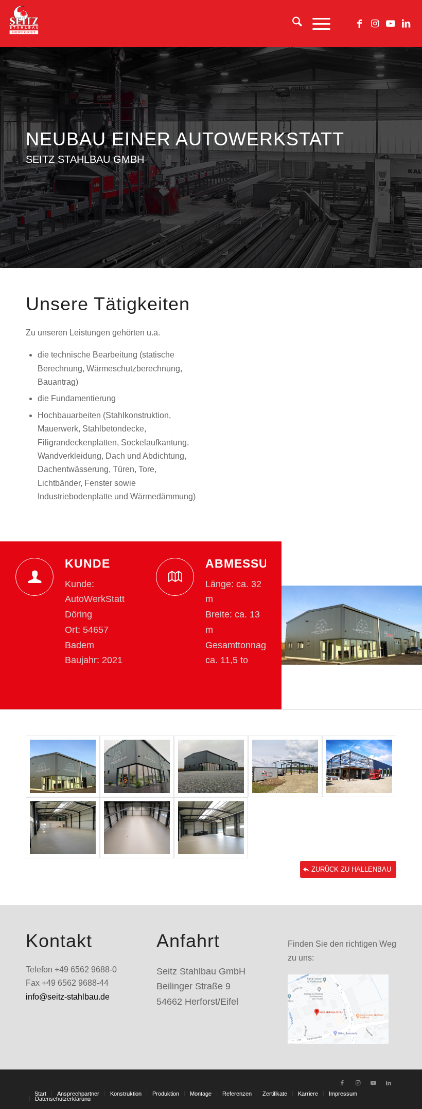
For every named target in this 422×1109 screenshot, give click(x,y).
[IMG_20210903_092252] (63, 828)
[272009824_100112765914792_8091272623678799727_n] (63, 766)
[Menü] (316, 24)
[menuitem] (292, 24)
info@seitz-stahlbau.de (68, 996)
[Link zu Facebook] (359, 23)
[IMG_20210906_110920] (211, 828)
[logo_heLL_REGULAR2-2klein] (23, 24)
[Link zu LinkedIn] (406, 23)
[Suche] (292, 24)
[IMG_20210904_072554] (137, 828)
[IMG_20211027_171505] (211, 766)
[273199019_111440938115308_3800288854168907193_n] (137, 766)
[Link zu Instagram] (375, 23)
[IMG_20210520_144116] (285, 766)
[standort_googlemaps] (338, 1009)
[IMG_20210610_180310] (359, 766)
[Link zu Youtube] (390, 23)
